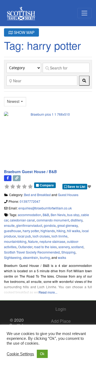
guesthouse (12, 230)
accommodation (29, 214)
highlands (48, 230)
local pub (24, 236)
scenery (64, 246)
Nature (33, 241)
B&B (46, 214)
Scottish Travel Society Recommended (32, 252)
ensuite (9, 225)
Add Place (61, 321)
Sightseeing (12, 257)
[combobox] (15, 101)
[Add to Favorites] (90, 186)
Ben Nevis (58, 214)
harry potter (31, 230)
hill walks (73, 230)
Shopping (68, 252)
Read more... (48, 292)
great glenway (67, 225)
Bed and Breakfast (37, 194)
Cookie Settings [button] (20, 354)
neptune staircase (52, 241)
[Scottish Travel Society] (21, 12)
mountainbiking (15, 241)
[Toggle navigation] (84, 13)
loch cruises (41, 236)
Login (60, 309)
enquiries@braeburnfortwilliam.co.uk (45, 208)
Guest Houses (68, 194)
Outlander (25, 246)
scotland (77, 246)
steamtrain (30, 257)
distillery (76, 220)
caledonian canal (22, 220)
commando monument (53, 220)
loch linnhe (59, 236)
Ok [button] (42, 354)
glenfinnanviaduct (29, 225)
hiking (61, 230)
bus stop (73, 214)
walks (62, 257)
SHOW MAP (23, 32)
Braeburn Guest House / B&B (30, 171)
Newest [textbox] (13, 101)
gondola (50, 225)
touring (45, 257)
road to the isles (45, 246)
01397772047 (30, 201)
